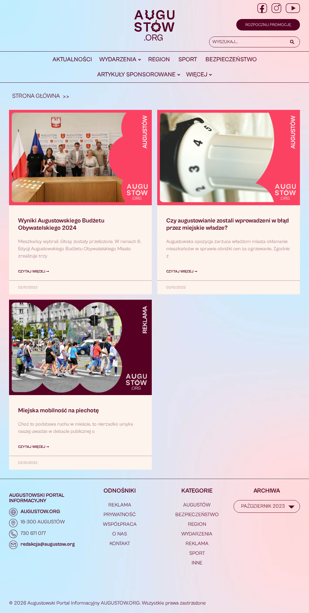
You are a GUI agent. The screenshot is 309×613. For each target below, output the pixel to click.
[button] (120, 59)
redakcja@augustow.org (48, 544)
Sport (187, 59)
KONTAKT (120, 544)
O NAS (119, 534)
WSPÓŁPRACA (120, 524)
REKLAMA (119, 505)
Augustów (197, 505)
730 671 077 (33, 533)
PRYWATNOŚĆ (120, 515)
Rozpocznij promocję (268, 25)
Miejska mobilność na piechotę (58, 410)
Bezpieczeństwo (231, 59)
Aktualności (72, 59)
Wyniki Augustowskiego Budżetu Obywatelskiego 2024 (61, 224)
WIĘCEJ (196, 74)
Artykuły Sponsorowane (136, 74)
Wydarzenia (117, 59)
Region (159, 59)
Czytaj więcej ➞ (33, 271)
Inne (197, 563)
